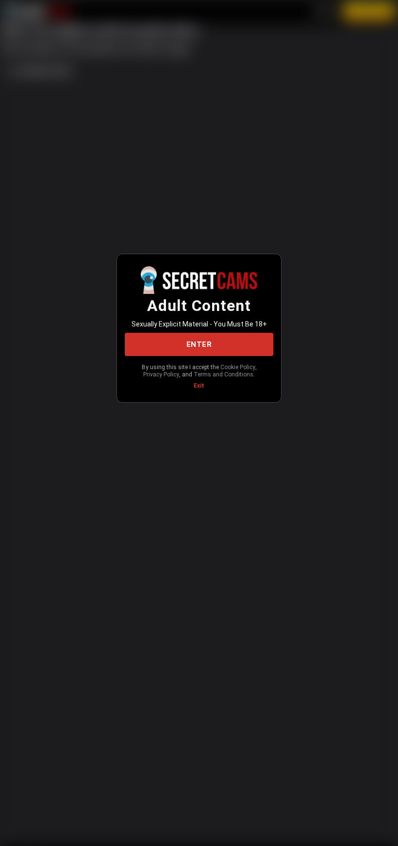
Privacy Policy (161, 374)
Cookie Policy (237, 367)
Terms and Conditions (223, 374)
